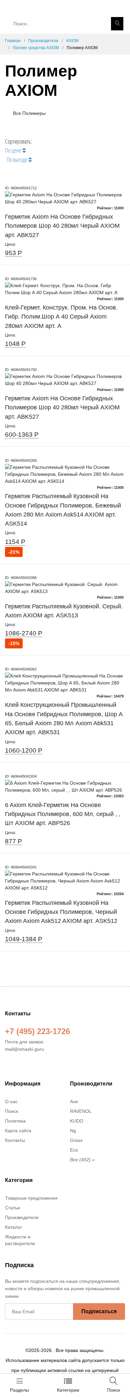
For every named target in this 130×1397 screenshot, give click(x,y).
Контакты (15, 1140)
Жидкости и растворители (20, 1240)
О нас (11, 1101)
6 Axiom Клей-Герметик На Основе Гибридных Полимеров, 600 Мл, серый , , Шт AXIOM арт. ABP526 (62, 814)
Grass (76, 1140)
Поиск (11, 1111)
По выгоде (17, 160)
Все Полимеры (29, 113)
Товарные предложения (31, 1198)
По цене (13, 150)
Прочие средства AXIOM (36, 47)
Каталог (13, 1227)
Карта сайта (18, 1130)
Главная (13, 40)
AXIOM (72, 40)
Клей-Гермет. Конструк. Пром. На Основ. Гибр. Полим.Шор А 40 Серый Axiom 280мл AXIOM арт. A (61, 316)
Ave (74, 1101)
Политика (15, 1121)
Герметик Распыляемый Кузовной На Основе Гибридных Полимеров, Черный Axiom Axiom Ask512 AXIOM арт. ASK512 (61, 912)
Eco (74, 1150)
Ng (73, 1130)
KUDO (76, 1121)
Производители (43, 40)
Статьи (12, 1207)
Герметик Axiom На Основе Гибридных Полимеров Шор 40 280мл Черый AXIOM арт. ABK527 (62, 225)
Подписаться (99, 1311)
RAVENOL (81, 1111)
